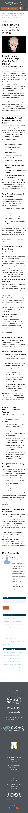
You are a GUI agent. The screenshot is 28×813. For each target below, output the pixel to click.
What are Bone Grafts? (7, 630)
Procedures (8, 799)
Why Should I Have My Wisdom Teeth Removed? (13, 641)
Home (3, 13)
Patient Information (17, 799)
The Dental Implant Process (8, 644)
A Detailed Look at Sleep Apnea (9, 633)
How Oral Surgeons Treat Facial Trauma (11, 638)
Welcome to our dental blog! (9, 618)
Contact (18, 802)
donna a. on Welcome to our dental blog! (11, 667)
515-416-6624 (14, 769)
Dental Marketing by (14, 806)
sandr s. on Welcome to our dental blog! (11, 673)
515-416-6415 (14, 761)
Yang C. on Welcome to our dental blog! (11, 658)
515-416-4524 (14, 788)
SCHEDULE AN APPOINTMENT (10, 8)
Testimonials (11, 802)
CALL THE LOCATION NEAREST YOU (21, 8)
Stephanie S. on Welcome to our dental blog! (12, 664)
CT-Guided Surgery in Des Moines (10, 627)
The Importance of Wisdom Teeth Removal (12, 621)
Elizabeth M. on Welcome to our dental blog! (12, 652)
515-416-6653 (14, 780)
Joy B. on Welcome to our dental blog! (11, 678)
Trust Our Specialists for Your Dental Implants (13, 624)
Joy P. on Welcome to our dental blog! (11, 655)
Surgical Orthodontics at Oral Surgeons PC (12, 635)
